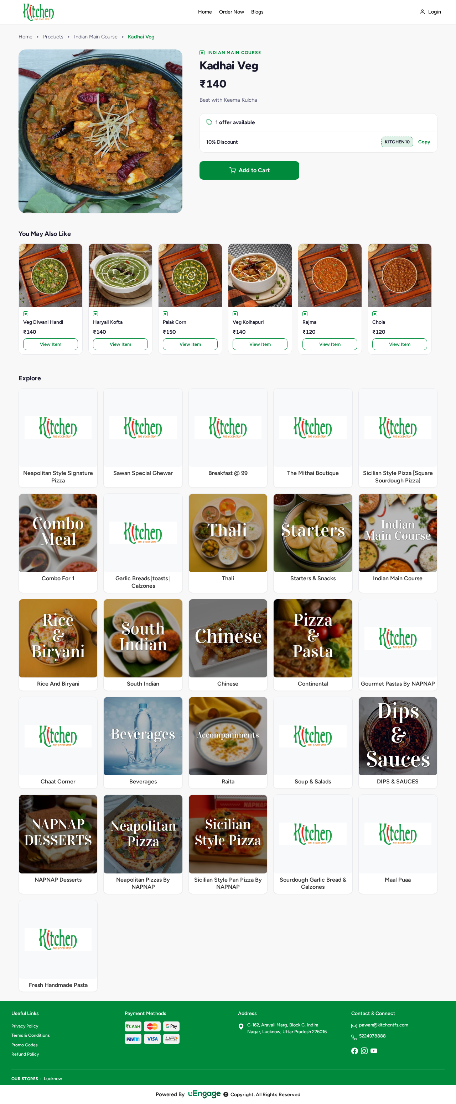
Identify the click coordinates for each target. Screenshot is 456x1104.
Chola (378, 322)
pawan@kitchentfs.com (383, 1025)
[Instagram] (364, 1052)
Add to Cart (254, 170)
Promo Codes (24, 1044)
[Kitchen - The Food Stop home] (100, 12)
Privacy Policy (24, 1026)
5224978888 (372, 1036)
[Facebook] (354, 1052)
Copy (424, 141)
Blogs (257, 12)
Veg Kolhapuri (248, 322)
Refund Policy (25, 1054)
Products (53, 36)
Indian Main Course (96, 36)
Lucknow (53, 1078)
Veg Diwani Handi (43, 322)
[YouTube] (373, 1052)
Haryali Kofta (108, 322)
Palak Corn (174, 322)
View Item (50, 344)
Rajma (309, 322)
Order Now (231, 12)
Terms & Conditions (30, 1035)
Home (205, 12)
